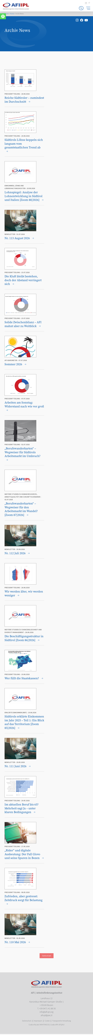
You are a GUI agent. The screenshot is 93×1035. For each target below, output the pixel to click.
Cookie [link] (47, 1021)
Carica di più (46, 956)
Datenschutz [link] (27, 1021)
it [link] (89, 3)
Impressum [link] (38, 1021)
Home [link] (7, 14)
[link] (3, 16)
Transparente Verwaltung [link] (61, 1021)
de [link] (86, 3)
